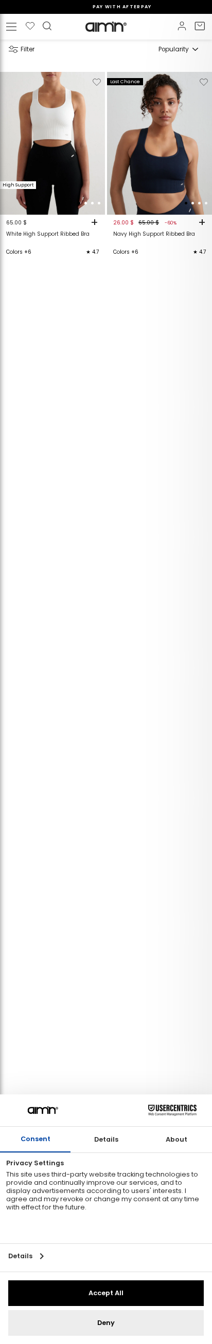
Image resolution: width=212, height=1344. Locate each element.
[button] (79, 203)
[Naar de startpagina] (106, 26)
